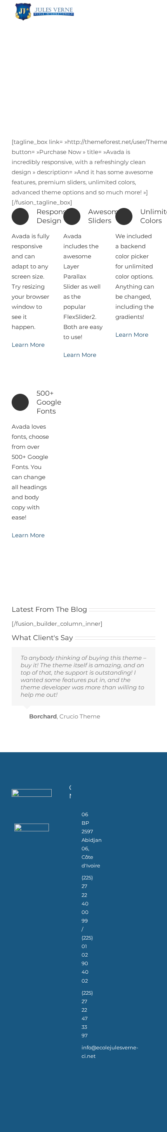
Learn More (28, 344)
